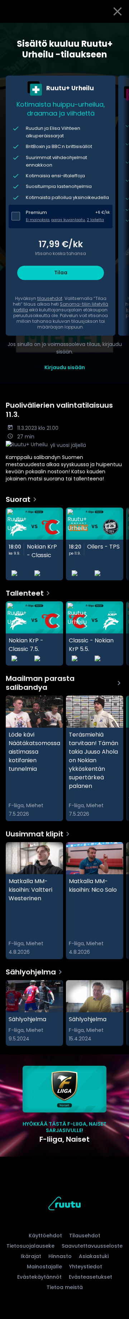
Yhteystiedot (85, 1266)
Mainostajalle (44, 1266)
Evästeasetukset (90, 1276)
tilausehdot (49, 298)
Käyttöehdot (45, 1235)
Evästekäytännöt (39, 1276)
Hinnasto (60, 1256)
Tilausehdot (84, 1235)
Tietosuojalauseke (30, 1245)
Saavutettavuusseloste (92, 1245)
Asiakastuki (94, 1256)
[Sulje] (117, 11)
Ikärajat (31, 1256)
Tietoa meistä (65, 1287)
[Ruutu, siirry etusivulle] (64, 1205)
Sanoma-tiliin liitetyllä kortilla (61, 307)
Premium (36, 212)
